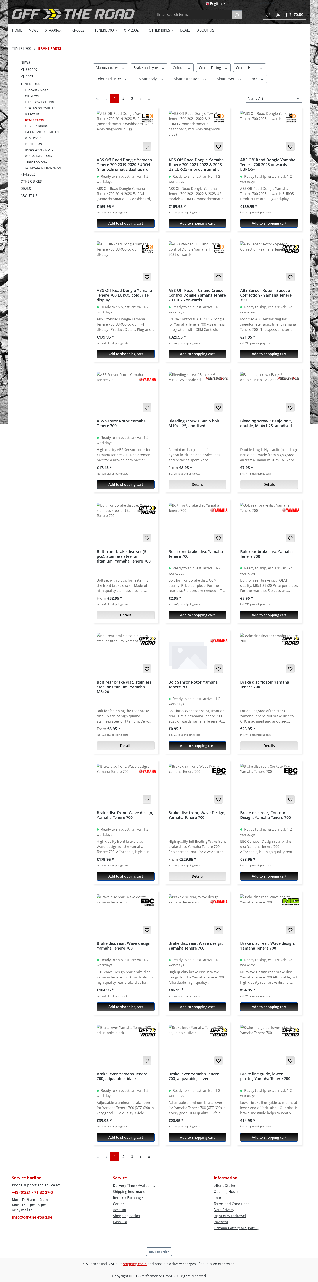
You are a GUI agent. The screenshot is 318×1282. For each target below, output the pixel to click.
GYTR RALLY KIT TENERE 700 (43, 167)
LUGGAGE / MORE (36, 90)
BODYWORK (32, 114)
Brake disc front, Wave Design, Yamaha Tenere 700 (197, 815)
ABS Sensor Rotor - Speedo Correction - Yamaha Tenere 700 (266, 295)
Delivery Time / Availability (134, 1185)
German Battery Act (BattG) (236, 1228)
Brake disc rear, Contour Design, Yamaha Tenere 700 (265, 815)
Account (119, 1209)
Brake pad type (146, 67)
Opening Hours (226, 1191)
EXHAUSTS (32, 96)
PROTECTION (33, 144)
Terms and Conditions (231, 1203)
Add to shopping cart (125, 223)
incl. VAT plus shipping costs (112, 212)
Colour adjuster (109, 79)
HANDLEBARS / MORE (39, 150)
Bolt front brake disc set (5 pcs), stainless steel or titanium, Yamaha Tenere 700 (124, 556)
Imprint (220, 1197)
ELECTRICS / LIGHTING (39, 102)
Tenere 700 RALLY (37, 161)
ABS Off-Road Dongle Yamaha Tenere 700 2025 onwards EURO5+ (267, 164)
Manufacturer (107, 67)
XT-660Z (27, 76)
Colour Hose (246, 67)
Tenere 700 (30, 84)
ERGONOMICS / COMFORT (42, 132)
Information (226, 1177)
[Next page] (140, 98)
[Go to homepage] (73, 14)
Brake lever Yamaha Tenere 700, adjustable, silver (194, 1076)
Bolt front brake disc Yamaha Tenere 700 (196, 554)
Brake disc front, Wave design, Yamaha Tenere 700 (125, 815)
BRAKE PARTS (34, 120)
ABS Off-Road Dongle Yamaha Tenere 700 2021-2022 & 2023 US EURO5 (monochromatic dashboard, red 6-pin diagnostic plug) (196, 164)
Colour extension (186, 79)
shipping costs (135, 1263)
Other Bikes (31, 181)
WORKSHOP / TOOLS (38, 156)
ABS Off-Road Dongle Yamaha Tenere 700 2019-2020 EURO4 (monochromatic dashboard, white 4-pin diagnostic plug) (124, 164)
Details (197, 484)
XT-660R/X (29, 69)
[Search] (237, 14)
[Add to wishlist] (147, 146)
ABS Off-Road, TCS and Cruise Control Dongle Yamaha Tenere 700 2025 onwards (197, 295)
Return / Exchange (128, 1197)
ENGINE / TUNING (36, 126)
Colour (179, 67)
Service (120, 1177)
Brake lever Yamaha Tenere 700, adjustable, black (122, 1076)
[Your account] (278, 14)
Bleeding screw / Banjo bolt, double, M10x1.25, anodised (266, 423)
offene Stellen (225, 1185)
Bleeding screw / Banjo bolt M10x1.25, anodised (194, 423)
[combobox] (193, 14)
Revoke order (159, 1252)
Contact (119, 1203)
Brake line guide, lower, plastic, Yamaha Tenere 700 (265, 1076)
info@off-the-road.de (32, 1217)
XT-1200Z (28, 174)
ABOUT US (29, 195)
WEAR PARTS (33, 138)
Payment (221, 1222)
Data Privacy (224, 1209)
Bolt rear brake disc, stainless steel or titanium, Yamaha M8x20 (124, 687)
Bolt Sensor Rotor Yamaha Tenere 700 (193, 684)
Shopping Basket (126, 1215)
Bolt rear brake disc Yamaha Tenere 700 (266, 554)
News (25, 62)
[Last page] (149, 98)
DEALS (26, 188)
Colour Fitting (210, 67)
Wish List (120, 1222)
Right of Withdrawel (230, 1215)
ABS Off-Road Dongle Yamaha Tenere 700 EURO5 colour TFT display (124, 295)
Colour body (147, 79)
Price (254, 79)
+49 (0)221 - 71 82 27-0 (32, 1192)
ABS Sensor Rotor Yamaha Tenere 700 (121, 423)
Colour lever (225, 79)
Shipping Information (130, 1191)
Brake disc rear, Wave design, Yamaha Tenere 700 (124, 946)
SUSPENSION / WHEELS (40, 108)
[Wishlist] (268, 14)
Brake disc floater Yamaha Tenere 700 (264, 684)
